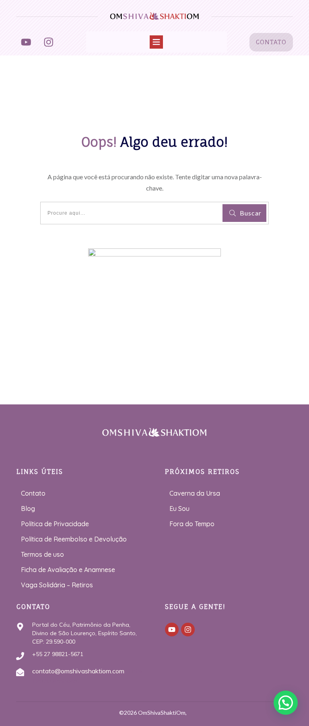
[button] (286, 703)
